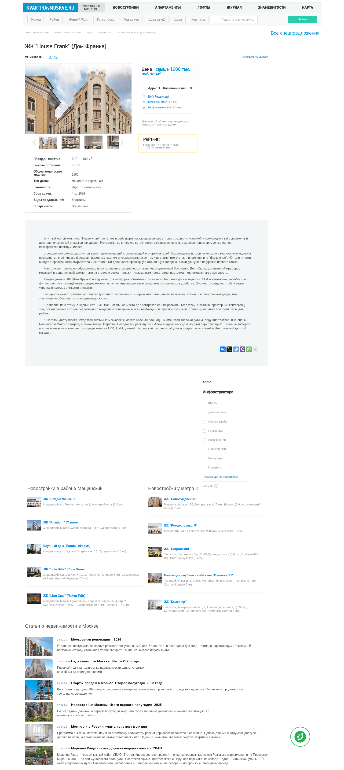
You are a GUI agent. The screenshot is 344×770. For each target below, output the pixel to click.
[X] (229, 349)
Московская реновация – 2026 (96, 639)
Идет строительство (86, 187)
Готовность (105, 19)
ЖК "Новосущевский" (180, 499)
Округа (35, 19)
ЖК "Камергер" (175, 602)
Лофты (203, 8)
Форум (53, 57)
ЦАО (151, 96)
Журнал (234, 8)
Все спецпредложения (295, 33)
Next (122, 142)
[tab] (207, 382)
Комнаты (198, 19)
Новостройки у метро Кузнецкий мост (188, 488)
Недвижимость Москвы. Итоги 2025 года (105, 661)
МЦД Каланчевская (159, 107)
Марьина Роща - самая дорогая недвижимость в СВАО (116, 748)
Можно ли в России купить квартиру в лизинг (109, 726)
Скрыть (207, 485)
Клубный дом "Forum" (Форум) (66, 546)
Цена (178, 19)
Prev (34, 142)
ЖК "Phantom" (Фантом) (61, 522)
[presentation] (207, 382)
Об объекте (33, 56)
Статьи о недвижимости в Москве (62, 625)
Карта (307, 8)
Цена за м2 (156, 19)
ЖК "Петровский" (177, 549)
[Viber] (242, 349)
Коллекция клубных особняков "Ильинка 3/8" (199, 575)
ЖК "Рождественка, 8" (60, 499)
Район (54, 19)
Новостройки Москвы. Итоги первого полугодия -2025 (116, 705)
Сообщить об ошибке (255, 56)
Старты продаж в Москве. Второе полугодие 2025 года (117, 683)
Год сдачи (131, 19)
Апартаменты (168, 8)
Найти (302, 19)
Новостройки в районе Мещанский (64, 488)
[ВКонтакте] (223, 349)
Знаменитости (272, 8)
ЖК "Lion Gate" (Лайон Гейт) (64, 595)
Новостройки (126, 8)
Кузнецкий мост (157, 101)
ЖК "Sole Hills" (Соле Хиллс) (64, 569)
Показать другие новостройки (220, 476)
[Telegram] (236, 349)
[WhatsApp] (249, 349)
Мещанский (162, 96)
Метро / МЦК (78, 19)
